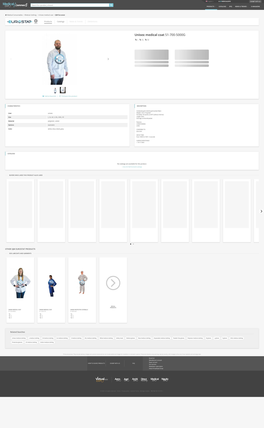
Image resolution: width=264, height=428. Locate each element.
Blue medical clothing (144, 338)
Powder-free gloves (178, 338)
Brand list (151, 358)
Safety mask (119, 338)
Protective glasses (17, 342)
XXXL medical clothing (236, 338)
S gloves (224, 338)
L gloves (216, 338)
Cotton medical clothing (47, 342)
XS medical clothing (31, 342)
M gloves (208, 338)
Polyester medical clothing (195, 338)
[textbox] (70, 5)
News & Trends (241, 6)
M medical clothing (47, 338)
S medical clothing (76, 338)
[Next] (108, 59)
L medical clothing (34, 338)
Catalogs (222, 6)
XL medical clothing (62, 338)
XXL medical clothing (90, 338)
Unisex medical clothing (19, 338)
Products (210, 6)
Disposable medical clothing (162, 338)
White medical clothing (106, 338)
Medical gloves (130, 338)
